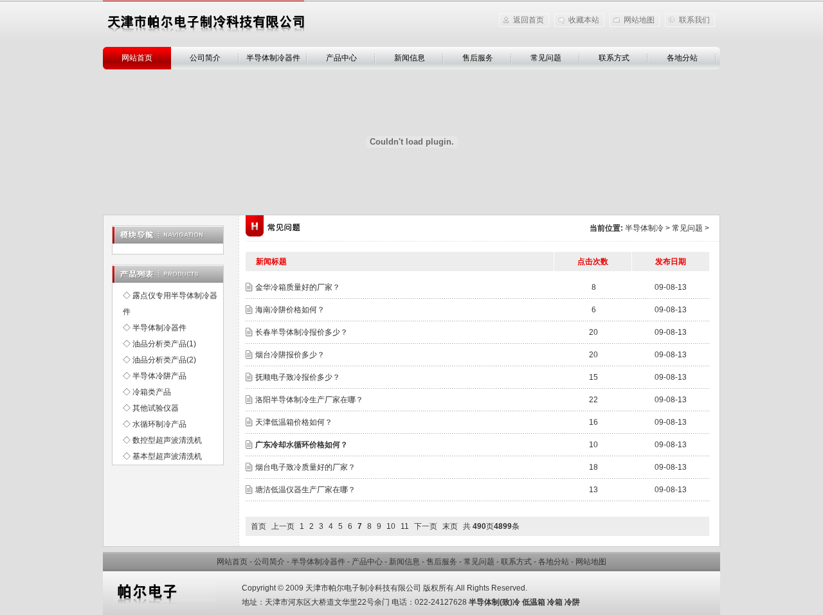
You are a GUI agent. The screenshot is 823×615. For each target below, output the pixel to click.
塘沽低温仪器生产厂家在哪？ (305, 489)
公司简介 (205, 57)
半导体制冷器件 (273, 57)
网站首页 (137, 57)
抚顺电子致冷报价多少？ (297, 377)
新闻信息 (409, 57)
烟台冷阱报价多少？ (290, 354)
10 (390, 526)
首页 (258, 526)
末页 (450, 526)
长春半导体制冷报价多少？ (301, 332)
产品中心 (341, 57)
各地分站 (682, 57)
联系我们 (694, 19)
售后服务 (477, 57)
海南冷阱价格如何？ (290, 309)
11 (405, 526)
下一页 (425, 526)
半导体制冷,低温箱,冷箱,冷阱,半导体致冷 (203, 24)
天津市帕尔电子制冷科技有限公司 (363, 588)
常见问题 (545, 57)
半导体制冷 (644, 228)
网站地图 (639, 19)
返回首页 (528, 19)
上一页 (282, 526)
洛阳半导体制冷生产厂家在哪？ (309, 399)
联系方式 (614, 57)
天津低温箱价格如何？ (293, 422)
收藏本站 (583, 19)
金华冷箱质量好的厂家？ (297, 287)
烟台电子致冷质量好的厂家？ (305, 467)
